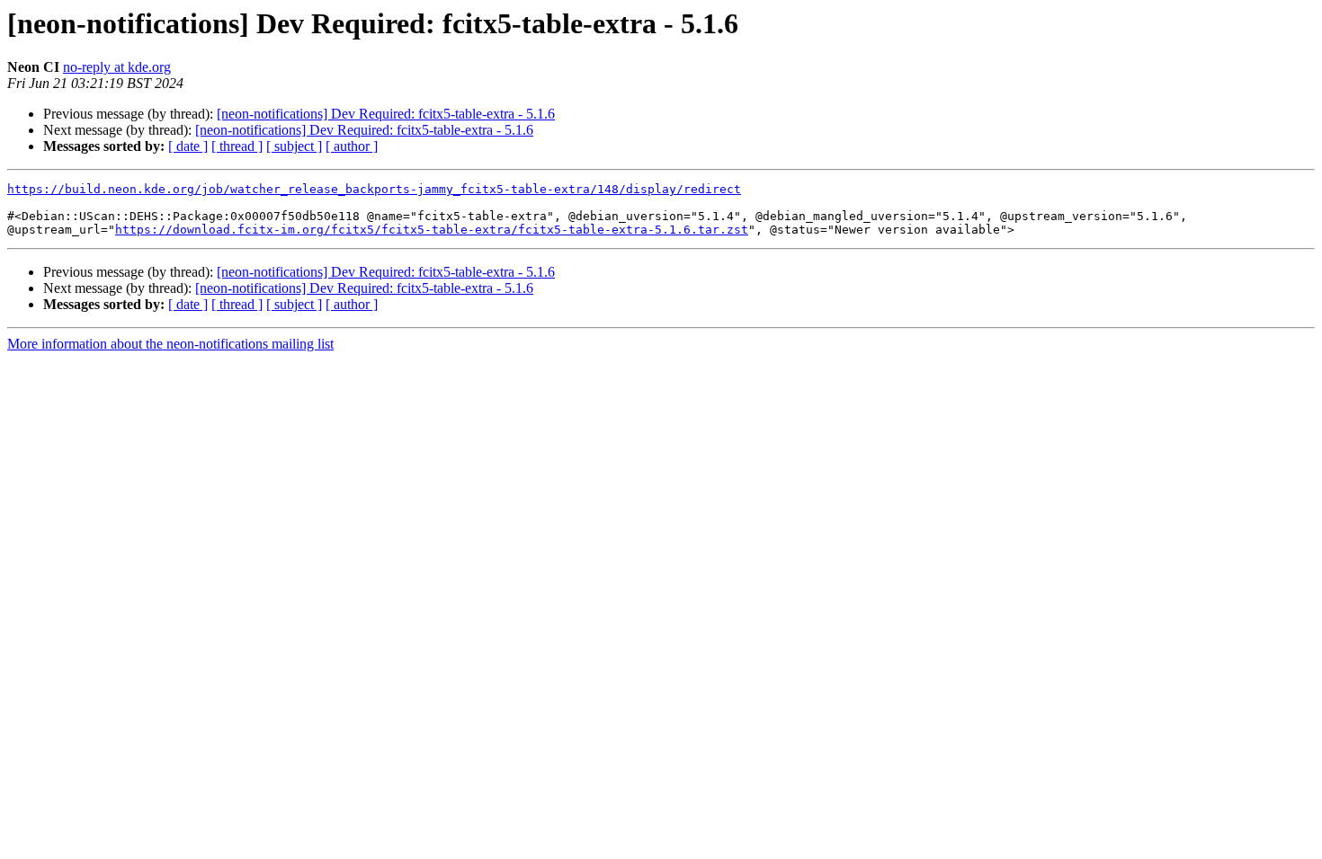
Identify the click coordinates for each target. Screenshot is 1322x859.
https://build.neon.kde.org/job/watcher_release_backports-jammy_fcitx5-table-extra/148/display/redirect (374, 189)
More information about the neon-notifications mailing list (170, 343)
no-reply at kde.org (117, 67)
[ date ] (188, 146)
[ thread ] (237, 146)
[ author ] (352, 146)
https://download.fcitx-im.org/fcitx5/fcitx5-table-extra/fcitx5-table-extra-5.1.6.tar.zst (431, 229)
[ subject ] (294, 146)
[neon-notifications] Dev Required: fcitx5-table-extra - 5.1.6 (386, 113)
